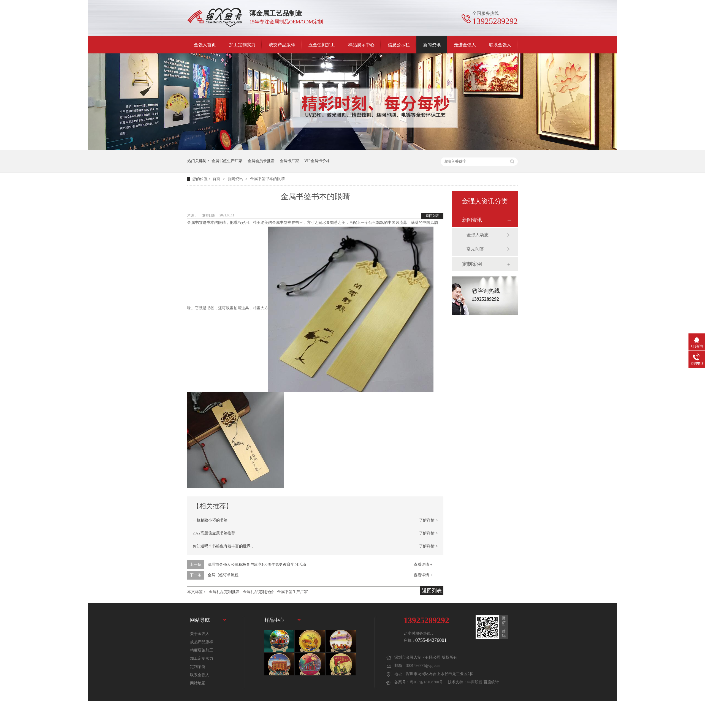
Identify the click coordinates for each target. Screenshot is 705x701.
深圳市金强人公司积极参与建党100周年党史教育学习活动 (257, 565)
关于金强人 (199, 634)
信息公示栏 (399, 44)
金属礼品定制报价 (258, 592)
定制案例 (472, 264)
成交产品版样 (282, 44)
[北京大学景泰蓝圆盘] (310, 664)
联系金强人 (500, 44)
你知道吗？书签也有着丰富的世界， (223, 546)
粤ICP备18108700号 (426, 682)
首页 (217, 179)
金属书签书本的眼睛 (267, 179)
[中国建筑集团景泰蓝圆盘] (341, 664)
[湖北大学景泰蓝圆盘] (279, 664)
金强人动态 (478, 234)
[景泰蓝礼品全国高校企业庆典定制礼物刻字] (279, 641)
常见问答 (475, 248)
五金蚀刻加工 (321, 44)
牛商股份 (474, 682)
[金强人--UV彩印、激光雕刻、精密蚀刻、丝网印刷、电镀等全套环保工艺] (352, 148)
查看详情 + (423, 565)
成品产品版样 (201, 642)
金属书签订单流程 (223, 575)
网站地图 (197, 683)
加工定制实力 (242, 44)
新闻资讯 (432, 44)
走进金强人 (465, 44)
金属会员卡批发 (261, 161)
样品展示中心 (361, 44)
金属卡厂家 (289, 161)
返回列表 (432, 216)
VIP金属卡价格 (317, 161)
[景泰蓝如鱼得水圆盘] (310, 641)
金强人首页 (205, 44)
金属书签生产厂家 (227, 161)
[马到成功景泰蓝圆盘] (341, 641)
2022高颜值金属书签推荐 (214, 533)
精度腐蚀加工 (201, 650)
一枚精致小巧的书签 (210, 520)
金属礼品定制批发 (224, 592)
